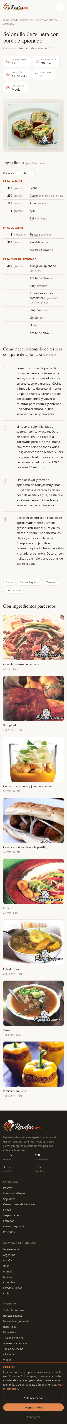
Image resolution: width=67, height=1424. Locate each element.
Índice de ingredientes (17, 1321)
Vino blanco (37, 242)
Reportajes (9, 1326)
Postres (7, 1188)
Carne (34, 195)
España (7, 1260)
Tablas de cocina (13, 1349)
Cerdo (14, 20)
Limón (34, 318)
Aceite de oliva (39, 250)
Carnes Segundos (29, 582)
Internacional (13, 590)
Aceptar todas (33, 1407)
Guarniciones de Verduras (19, 1204)
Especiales (9, 1332)
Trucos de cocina (13, 1337)
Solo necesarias (33, 1398)
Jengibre (35, 310)
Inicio (6, 20)
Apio (33, 203)
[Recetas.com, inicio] (15, 7)
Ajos (32, 211)
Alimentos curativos (15, 1343)
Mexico (7, 1277)
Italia (6, 1266)
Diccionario (10, 1354)
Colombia (9, 1282)
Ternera (35, 234)
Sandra (22, 48)
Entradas (8, 1221)
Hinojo (34, 325)
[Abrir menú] (60, 7)
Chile (6, 1293)
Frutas (7, 1210)
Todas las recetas (13, 1310)
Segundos (9, 1199)
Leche (34, 188)
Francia (7, 1271)
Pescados (9, 1232)
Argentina (9, 1255)
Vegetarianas (11, 1215)
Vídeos (7, 1359)
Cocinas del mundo (19, 1243)
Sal (32, 218)
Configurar (33, 1417)
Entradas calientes (14, 1193)
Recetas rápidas (12, 1315)
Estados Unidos (12, 1288)
